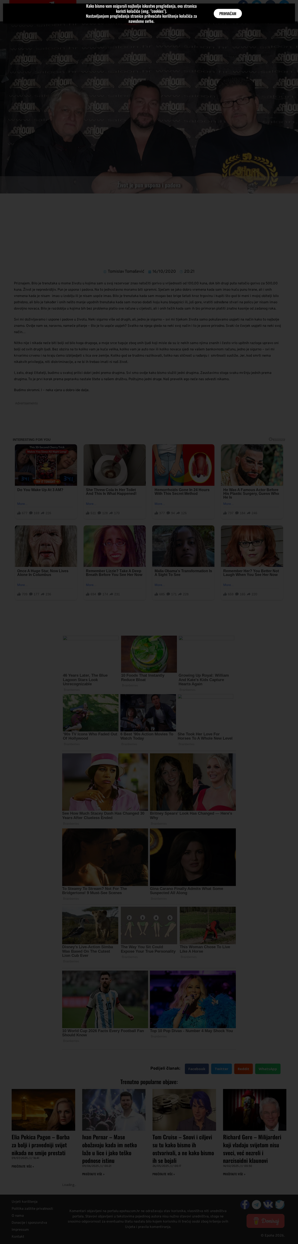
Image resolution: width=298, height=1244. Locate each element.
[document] (149, 622)
